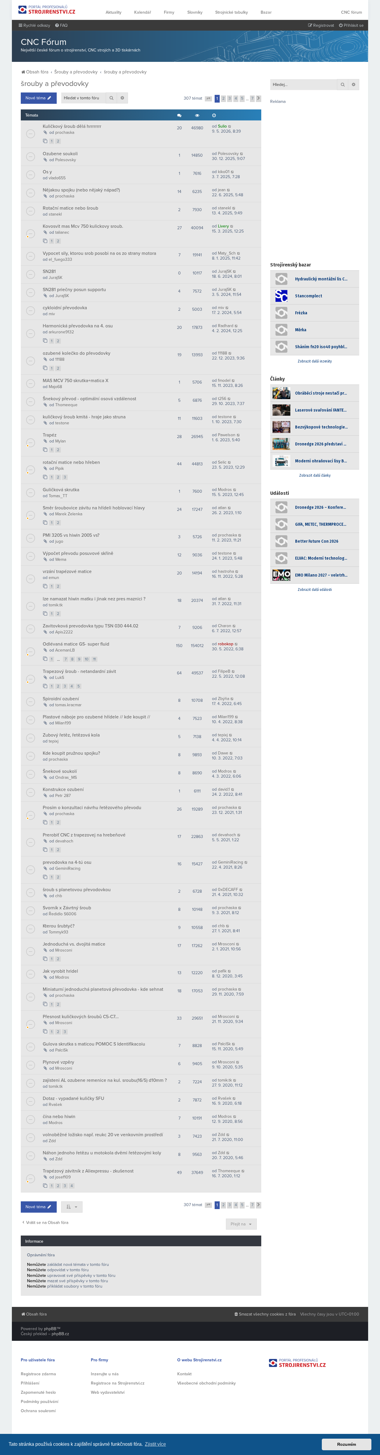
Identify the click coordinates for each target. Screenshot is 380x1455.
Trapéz (49, 435)
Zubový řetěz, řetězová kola (71, 735)
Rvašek (55, 1104)
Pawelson (226, 434)
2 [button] (223, 98)
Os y (47, 172)
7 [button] (252, 98)
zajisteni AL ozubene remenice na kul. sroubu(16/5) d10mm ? (105, 1080)
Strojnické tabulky (231, 12)
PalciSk (61, 1050)
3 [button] (230, 98)
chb (58, 895)
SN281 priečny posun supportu (74, 289)
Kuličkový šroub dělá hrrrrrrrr (72, 126)
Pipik (59, 468)
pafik (222, 971)
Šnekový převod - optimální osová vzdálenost (89, 398)
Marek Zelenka (68, 514)
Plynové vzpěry (58, 1062)
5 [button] (242, 98)
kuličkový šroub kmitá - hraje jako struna (84, 417)
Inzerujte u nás (105, 1373)
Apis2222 (64, 632)
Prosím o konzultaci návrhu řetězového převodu (92, 807)
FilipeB (224, 671)
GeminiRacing (67, 868)
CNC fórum (351, 12)
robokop (225, 643)
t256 (222, 398)
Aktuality (113, 12)
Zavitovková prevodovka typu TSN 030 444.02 (90, 626)
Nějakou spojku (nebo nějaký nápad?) (81, 190)
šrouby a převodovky (54, 83)
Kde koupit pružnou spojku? (71, 753)
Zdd (52, 1140)
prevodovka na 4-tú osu (67, 862)
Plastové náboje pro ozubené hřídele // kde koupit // (96, 717)
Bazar (266, 12)
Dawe (223, 753)
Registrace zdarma (38, 1373)
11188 (59, 359)
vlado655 (57, 177)
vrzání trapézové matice (67, 571)
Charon (224, 625)
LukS (59, 677)
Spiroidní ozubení (61, 698)
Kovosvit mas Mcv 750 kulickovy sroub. (83, 226)
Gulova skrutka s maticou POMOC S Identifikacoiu (94, 1044)
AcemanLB (65, 650)
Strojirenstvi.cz (47, 9)
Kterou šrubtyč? (59, 926)
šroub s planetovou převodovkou (77, 889)
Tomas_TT (58, 495)
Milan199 (63, 723)
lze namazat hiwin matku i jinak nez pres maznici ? (94, 599)
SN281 (49, 271)
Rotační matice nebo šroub (70, 208)
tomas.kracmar (68, 704)
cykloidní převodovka (65, 307)
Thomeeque (66, 404)
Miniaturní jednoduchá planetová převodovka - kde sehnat (103, 989)
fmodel (224, 380)
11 (94, 659)
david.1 (224, 789)
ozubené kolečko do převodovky (76, 353)
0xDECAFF (228, 889)
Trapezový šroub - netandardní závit (79, 671)
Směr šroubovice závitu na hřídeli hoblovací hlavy (94, 508)
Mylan (60, 441)
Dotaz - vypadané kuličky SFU (73, 1098)
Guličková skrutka (61, 489)
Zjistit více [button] (155, 1444)
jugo (59, 541)
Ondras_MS (66, 777)
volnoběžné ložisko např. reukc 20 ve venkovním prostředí (103, 1134)
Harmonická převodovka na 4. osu (78, 326)
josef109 (63, 1177)
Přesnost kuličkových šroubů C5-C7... (81, 1016)
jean (222, 189)
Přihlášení (30, 1383)
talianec (62, 232)
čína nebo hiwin (59, 1116)
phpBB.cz (60, 1333)
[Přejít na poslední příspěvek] (230, 126)
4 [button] (236, 98)
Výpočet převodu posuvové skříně (78, 553)
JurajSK (55, 277)
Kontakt (184, 1373)
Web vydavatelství (107, 1392)
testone (62, 423)
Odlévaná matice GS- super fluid (76, 644)
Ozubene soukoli (60, 153)
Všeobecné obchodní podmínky (206, 1383)
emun (54, 577)
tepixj (53, 741)
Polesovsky (65, 159)
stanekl (55, 214)
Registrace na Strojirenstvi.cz (118, 1383)
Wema (60, 559)
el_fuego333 (60, 259)
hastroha (226, 571)
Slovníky (194, 12)
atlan (222, 507)
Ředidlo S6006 (62, 913)
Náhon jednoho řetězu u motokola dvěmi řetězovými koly (102, 1153)
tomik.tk (56, 605)
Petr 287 (63, 795)
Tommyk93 (58, 932)
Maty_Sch (227, 253)
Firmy (169, 12)
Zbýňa (223, 698)
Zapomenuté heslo (38, 1392)
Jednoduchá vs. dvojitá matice (74, 944)
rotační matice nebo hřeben (71, 462)
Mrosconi (63, 950)
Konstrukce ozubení (63, 789)
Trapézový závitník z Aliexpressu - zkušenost (88, 1171)
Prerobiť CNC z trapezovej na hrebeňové (84, 835)
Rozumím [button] (346, 1444)
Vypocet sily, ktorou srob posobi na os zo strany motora (99, 253)
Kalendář (142, 12)
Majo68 (55, 386)
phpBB (50, 1328)
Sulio (222, 126)
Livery (223, 226)
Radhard (225, 325)
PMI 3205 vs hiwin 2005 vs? (71, 535)
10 (86, 659)
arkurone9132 (61, 332)
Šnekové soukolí (60, 771)
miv (52, 313)
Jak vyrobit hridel (60, 971)
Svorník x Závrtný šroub (67, 908)
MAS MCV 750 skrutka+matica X (75, 380)
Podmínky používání (39, 1401)
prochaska (64, 132)
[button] (208, 99)
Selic (222, 462)
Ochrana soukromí (38, 1410)
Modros (225, 489)
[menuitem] (61, 25)
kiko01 (223, 171)
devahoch (64, 841)
